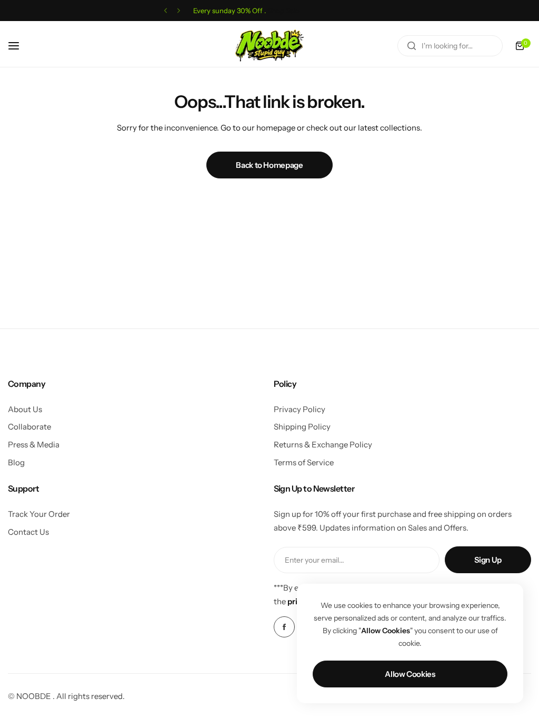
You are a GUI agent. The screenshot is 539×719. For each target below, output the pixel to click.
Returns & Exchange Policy (323, 445)
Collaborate (29, 427)
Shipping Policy (302, 427)
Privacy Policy (299, 409)
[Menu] (19, 45)
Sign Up (488, 560)
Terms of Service (304, 462)
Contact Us (28, 532)
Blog (16, 462)
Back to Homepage (269, 165)
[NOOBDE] (269, 45)
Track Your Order (39, 514)
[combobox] (450, 45)
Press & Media (33, 445)
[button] (165, 10)
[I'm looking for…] (411, 45)
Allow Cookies (410, 674)
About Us (25, 409)
